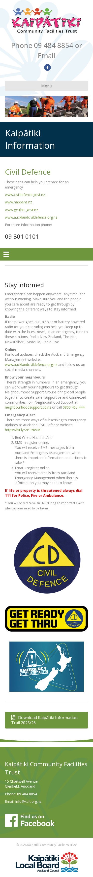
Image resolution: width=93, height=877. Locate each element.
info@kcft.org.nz (28, 801)
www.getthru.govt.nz (21, 209)
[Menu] (6, 254)
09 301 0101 (22, 236)
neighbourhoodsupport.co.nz (28, 407)
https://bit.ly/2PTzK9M (22, 429)
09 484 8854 (27, 794)
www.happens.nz (18, 202)
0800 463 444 (74, 407)
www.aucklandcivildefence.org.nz (31, 217)
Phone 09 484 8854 (42, 45)
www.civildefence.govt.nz (25, 194)
